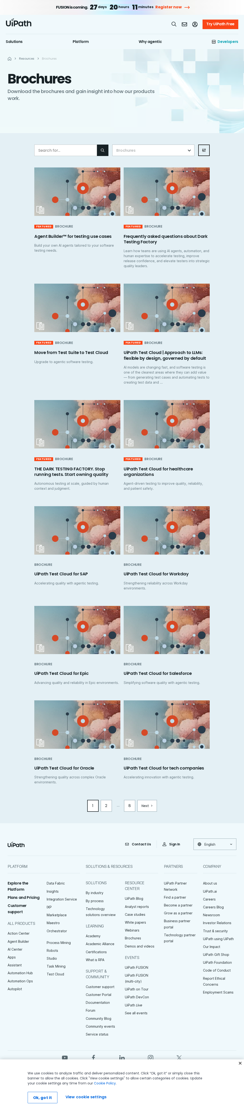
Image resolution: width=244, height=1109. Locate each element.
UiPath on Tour (136, 989)
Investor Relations (217, 923)
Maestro (53, 923)
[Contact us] (184, 24)
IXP (49, 907)
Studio (52, 958)
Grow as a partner (178, 913)
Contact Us (141, 844)
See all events (136, 1013)
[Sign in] (195, 24)
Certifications (96, 952)
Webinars (132, 930)
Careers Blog (213, 907)
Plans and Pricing (23, 897)
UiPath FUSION (136, 967)
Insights (53, 891)
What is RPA (95, 960)
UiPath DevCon (137, 997)
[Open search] (174, 24)
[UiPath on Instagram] (150, 1057)
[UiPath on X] (179, 1057)
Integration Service (62, 899)
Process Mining (59, 943)
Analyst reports (137, 907)
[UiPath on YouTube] (65, 1057)
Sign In (174, 844)
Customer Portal (98, 995)
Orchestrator (57, 931)
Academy (93, 936)
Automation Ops (20, 981)
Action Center (19, 933)
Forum (90, 1010)
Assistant (15, 965)
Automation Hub (20, 973)
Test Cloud (55, 974)
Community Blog (98, 1018)
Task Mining (56, 966)
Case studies (135, 914)
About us (210, 883)
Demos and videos (139, 946)
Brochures (133, 938)
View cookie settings (86, 1097)
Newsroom (211, 915)
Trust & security (215, 931)
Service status (97, 1034)
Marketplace (57, 915)
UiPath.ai (210, 891)
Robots (52, 950)
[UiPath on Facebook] (93, 1057)
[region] (122, 1084)
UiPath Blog (134, 898)
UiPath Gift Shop (216, 955)
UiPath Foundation (217, 962)
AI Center (15, 949)
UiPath (133, 1005)
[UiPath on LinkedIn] (122, 1057)
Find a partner (175, 897)
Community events (100, 1026)
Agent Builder (18, 941)
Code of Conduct (217, 970)
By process (95, 901)
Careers (209, 899)
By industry (94, 893)
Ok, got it (42, 1097)
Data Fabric (56, 883)
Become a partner (178, 905)
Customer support (100, 987)
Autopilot (15, 989)
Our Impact (211, 947)
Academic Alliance (100, 944)
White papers (135, 922)
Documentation (98, 1002)
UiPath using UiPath (218, 939)
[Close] (240, 1063)
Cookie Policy (105, 1083)
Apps (12, 957)
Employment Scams (218, 992)
